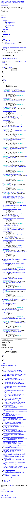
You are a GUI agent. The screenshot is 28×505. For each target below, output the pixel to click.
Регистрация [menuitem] (6, 34)
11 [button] (4, 79)
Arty (4, 489)
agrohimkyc (6, 250)
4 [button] (3, 75)
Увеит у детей (6, 120)
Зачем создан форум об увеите (10, 185)
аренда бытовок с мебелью (10, 107)
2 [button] (3, 72)
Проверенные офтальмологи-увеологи (12, 139)
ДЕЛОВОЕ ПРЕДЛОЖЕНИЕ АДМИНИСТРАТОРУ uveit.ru (10, 226)
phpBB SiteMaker (5, 495)
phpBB (11, 485)
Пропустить (3, 17)
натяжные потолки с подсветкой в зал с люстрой (15, 299)
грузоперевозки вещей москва (10, 117)
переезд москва (7, 98)
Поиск (5, 36)
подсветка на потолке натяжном (11, 329)
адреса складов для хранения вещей (12, 174)
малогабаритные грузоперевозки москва (13, 163)
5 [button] (3, 76)
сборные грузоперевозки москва (11, 154)
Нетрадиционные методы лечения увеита (13, 100)
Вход (4, 39)
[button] (7, 67)
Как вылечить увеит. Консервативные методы (15, 148)
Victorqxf (5, 228)
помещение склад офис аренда (10, 145)
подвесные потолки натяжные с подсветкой (14, 269)
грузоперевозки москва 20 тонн (11, 136)
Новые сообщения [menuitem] (7, 37)
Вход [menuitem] (4, 32)
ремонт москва (7, 183)
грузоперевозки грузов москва (10, 215)
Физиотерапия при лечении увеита (12, 209)
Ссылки (5, 20)
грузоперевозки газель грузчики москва (13, 192)
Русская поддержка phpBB (7, 491)
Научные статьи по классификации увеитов (14, 91)
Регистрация (6, 40)
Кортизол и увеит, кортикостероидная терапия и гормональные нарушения (15, 110)
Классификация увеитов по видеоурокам (13, 263)
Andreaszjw (6, 90)
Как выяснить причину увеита (15, 157)
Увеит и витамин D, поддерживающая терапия (14, 130)
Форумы (5, 29)
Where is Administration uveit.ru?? (11, 237)
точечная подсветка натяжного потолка (13, 309)
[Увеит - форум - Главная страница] (14, 5)
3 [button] (3, 74)
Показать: (4, 339)
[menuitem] (10, 22)
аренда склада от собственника (11, 89)
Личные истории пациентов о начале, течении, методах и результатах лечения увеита (15, 167)
